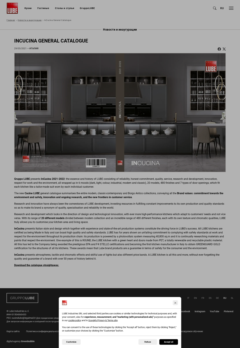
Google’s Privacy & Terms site (103, 320)
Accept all (168, 342)
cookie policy (74, 320)
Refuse (147, 342)
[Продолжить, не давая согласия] (175, 302)
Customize (71, 342)
